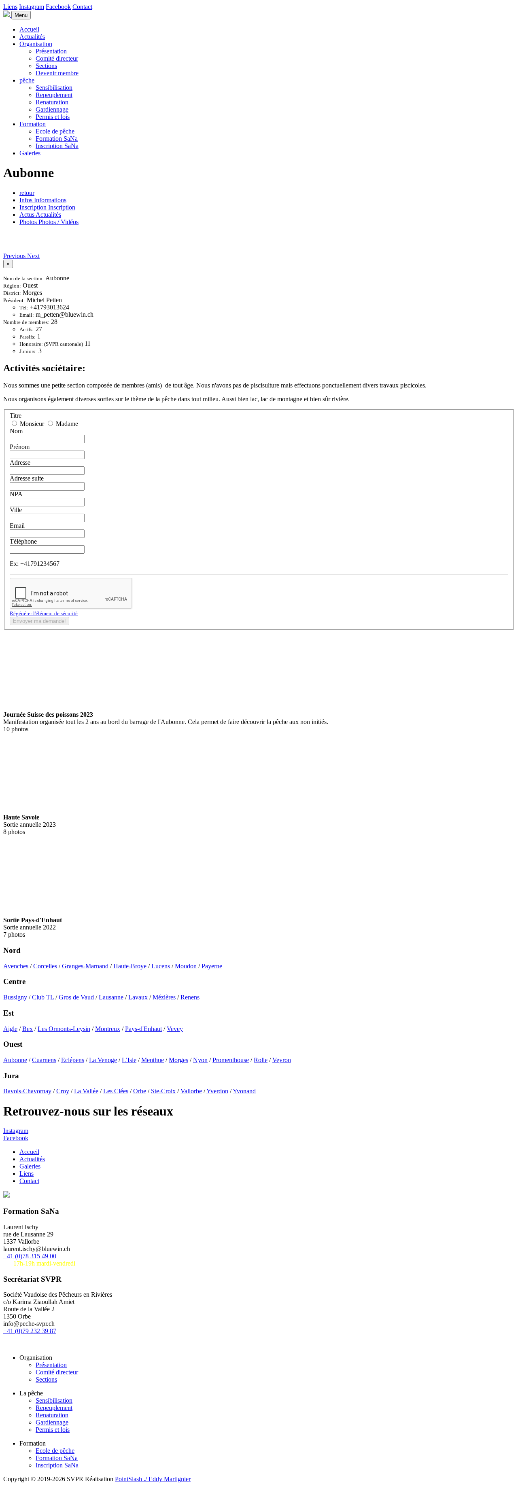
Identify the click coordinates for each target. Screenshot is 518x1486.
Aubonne (15, 1059)
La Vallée (86, 1091)
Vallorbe (191, 1091)
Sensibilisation (54, 87)
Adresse (20, 462)
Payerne (212, 966)
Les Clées (115, 1091)
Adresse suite (27, 478)
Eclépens (72, 1059)
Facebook (58, 6)
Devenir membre (57, 73)
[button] (15, 255)
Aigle (10, 1028)
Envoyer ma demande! (39, 621)
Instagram (31, 6)
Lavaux (138, 997)
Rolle (260, 1059)
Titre (15, 415)
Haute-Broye (129, 966)
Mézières (164, 997)
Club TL (43, 997)
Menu (21, 15)
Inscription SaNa (57, 145)
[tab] (42, 200)
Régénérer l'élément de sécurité (44, 613)
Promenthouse (230, 1059)
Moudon (186, 966)
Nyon (200, 1059)
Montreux (107, 1028)
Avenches (15, 966)
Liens (10, 6)
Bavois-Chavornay (27, 1091)
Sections (46, 65)
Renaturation (52, 102)
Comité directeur (57, 58)
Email (17, 525)
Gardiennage (52, 109)
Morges (178, 1059)
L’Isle (129, 1059)
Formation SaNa (57, 138)
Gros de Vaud (76, 997)
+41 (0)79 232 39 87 (29, 1330)
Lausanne (111, 997)
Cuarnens (44, 1059)
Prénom (20, 446)
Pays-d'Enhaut (143, 1028)
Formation (32, 124)
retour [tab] (26, 192)
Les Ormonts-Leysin (64, 1028)
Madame (66, 423)
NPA (16, 494)
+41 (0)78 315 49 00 (29, 1256)
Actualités (32, 36)
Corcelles (45, 966)
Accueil (29, 29)
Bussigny (15, 997)
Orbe (139, 1091)
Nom (16, 431)
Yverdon (217, 1091)
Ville (16, 509)
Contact (82, 6)
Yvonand (244, 1091)
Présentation (51, 51)
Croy (62, 1091)
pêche (26, 80)
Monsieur (32, 423)
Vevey (175, 1028)
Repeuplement (54, 94)
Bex (27, 1028)
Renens (190, 997)
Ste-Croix (163, 1091)
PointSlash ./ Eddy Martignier (153, 1478)
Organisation (35, 43)
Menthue (152, 1059)
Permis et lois (53, 116)
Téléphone (23, 541)
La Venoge (103, 1059)
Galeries (29, 153)
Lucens (160, 966)
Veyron (281, 1059)
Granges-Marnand (85, 966)
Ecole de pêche (55, 131)
